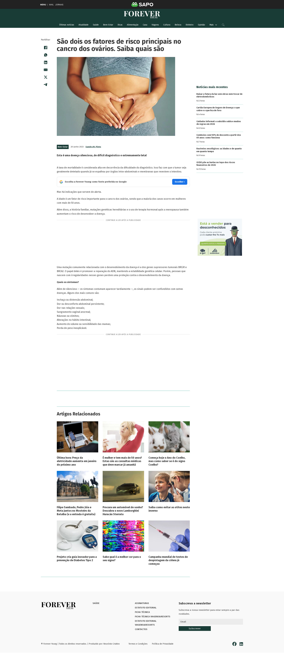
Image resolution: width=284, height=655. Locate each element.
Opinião (201, 25)
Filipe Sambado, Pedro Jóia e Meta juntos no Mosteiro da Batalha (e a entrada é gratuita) (76, 511)
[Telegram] (46, 84)
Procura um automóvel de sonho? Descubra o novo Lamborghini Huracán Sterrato (123, 511)
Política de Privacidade (162, 644)
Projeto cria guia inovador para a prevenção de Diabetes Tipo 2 (77, 558)
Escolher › (180, 182)
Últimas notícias (66, 25)
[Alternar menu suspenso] (216, 25)
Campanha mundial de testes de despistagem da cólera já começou (168, 560)
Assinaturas (142, 603)
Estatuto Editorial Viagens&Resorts (145, 623)
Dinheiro (189, 25)
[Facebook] (46, 47)
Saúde (96, 25)
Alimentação (132, 25)
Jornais (59, 5)
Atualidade (83, 25)
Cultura (166, 25)
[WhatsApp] (46, 55)
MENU (43, 5)
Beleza (178, 25)
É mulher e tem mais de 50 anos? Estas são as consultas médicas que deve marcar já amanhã (122, 461)
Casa (145, 25)
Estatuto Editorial (145, 607)
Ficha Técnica (142, 612)
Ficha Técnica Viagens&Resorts (152, 616)
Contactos (141, 629)
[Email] (46, 70)
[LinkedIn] (46, 62)
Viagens (155, 25)
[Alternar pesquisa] (223, 25)
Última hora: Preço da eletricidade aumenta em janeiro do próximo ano (76, 461)
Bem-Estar (108, 25)
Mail (51, 5)
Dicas (120, 25)
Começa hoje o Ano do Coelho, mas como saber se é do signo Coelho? (167, 461)
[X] (46, 77)
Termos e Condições (138, 644)
